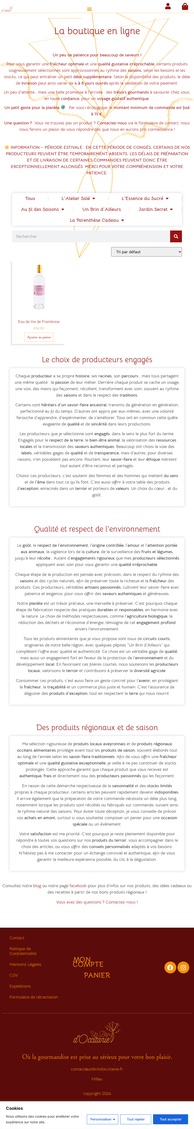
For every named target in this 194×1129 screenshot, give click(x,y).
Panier (97, 975)
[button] (89, 9)
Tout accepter (170, 1119)
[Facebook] (170, 967)
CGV (13, 975)
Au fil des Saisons (40, 209)
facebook (78, 885)
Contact (16, 937)
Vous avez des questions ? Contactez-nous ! (97, 902)
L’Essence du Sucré (142, 198)
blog (37, 885)
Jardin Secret (153, 209)
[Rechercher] (176, 236)
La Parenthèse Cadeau (94, 220)
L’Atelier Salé (76, 198)
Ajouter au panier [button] (39, 337)
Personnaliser (100, 1119)
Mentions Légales (25, 964)
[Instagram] (183, 967)
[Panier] (185, 6)
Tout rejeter (136, 1119)
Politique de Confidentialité (22, 951)
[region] (97, 1115)
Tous (30, 198)
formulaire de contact (159, 123)
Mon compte (88, 962)
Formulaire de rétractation (33, 997)
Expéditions (20, 986)
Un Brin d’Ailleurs (101, 209)
